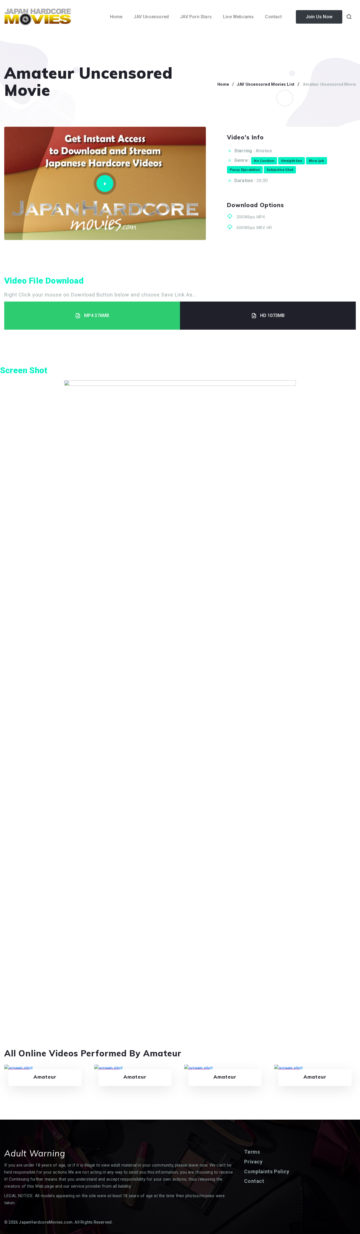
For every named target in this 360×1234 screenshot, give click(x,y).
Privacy (253, 1162)
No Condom (264, 161)
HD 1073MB (272, 315)
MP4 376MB (96, 315)
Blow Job (316, 161)
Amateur (264, 150)
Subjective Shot (280, 169)
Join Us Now (319, 16)
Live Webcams (238, 16)
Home (116, 16)
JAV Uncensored (151, 16)
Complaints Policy (266, 1171)
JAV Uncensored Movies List (266, 84)
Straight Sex (291, 161)
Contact (273, 16)
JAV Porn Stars (196, 16)
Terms (252, 1152)
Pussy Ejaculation (245, 169)
